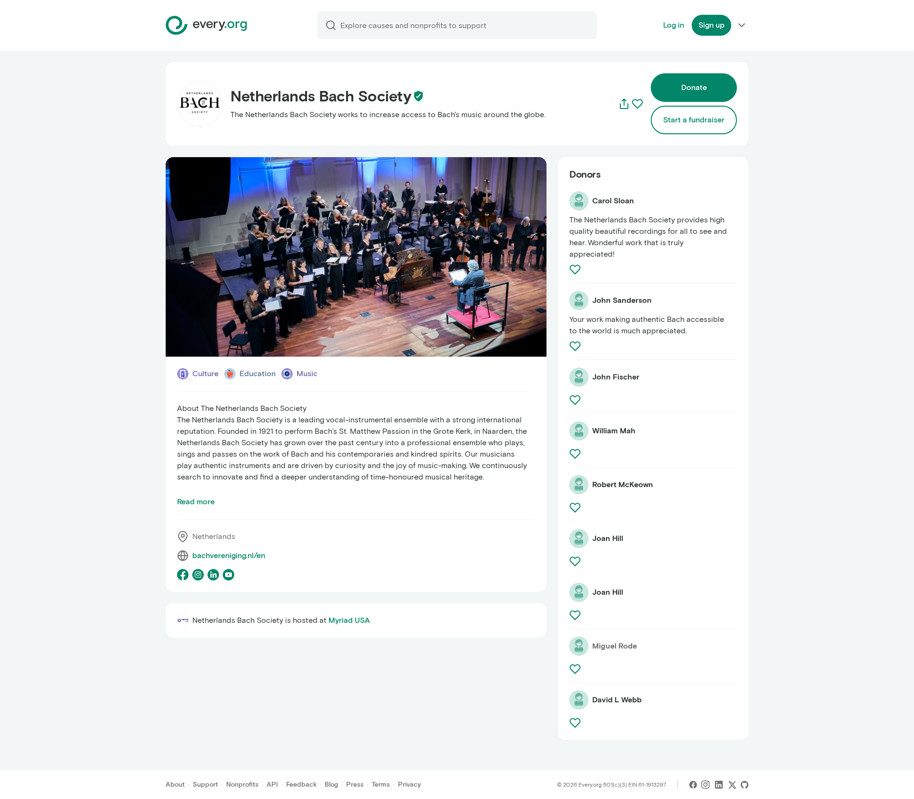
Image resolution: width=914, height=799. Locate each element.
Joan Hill (607, 538)
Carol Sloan (613, 200)
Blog (331, 784)
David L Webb (617, 699)
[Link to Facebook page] (183, 574)
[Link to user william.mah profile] (578, 430)
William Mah (614, 430)
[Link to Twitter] (732, 784)
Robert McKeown (622, 484)
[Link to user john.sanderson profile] (578, 300)
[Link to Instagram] (705, 784)
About (175, 784)
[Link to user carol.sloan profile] (578, 200)
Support (205, 784)
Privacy (409, 784)
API (272, 784)
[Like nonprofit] (637, 103)
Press (355, 784)
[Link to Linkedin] (719, 784)
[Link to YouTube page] (228, 574)
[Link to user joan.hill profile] (578, 538)
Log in (673, 25)
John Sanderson (622, 300)
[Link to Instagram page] (198, 574)
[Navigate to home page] (206, 25)
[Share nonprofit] (624, 104)
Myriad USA (349, 620)
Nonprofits (242, 784)
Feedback (301, 784)
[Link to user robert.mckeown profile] (578, 484)
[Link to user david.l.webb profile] (578, 699)
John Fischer (615, 376)
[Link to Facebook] (693, 784)
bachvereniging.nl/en (228, 555)
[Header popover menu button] (741, 25)
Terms (381, 784)
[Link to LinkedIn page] (213, 574)
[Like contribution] (576, 269)
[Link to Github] (744, 784)
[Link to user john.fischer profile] (578, 377)
